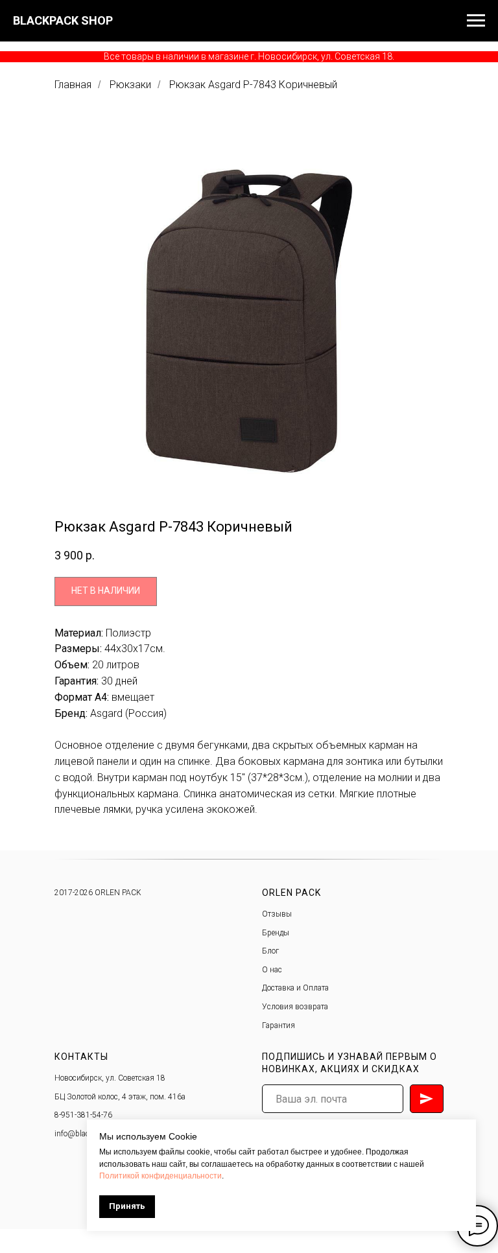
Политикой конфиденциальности (160, 1175)
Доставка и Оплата (295, 987)
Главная (72, 84)
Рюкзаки (130, 84)
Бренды (275, 932)
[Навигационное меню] (476, 20)
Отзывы (277, 914)
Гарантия (278, 1025)
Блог (270, 950)
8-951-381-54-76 (83, 1114)
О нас (272, 969)
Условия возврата (295, 1006)
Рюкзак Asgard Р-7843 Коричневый (253, 84)
